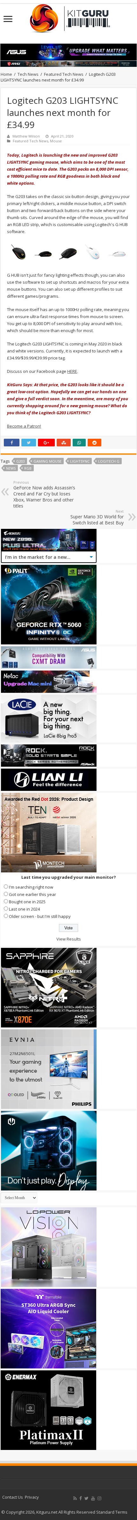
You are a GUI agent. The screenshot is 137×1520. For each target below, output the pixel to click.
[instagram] (99, 1498)
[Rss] (75, 1498)
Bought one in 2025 (27, 902)
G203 (20, 461)
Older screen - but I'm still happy (40, 916)
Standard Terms (111, 1512)
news (11, 468)
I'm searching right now (31, 887)
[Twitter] (86, 1498)
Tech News (28, 74)
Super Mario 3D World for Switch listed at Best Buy (97, 517)
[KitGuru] (68, 16)
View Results (68, 939)
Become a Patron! (24, 426)
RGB (28, 468)
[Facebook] (81, 1498)
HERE (72, 371)
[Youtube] (93, 1498)
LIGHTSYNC (80, 461)
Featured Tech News (63, 74)
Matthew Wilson (26, 136)
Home (6, 74)
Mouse (56, 141)
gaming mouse (47, 461)
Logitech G (108, 461)
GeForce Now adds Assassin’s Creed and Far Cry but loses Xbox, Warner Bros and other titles (44, 494)
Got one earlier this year (32, 894)
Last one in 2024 (24, 909)
